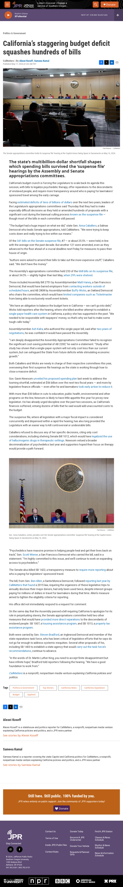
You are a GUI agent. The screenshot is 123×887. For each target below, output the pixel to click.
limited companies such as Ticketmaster (87, 294)
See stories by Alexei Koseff (20, 735)
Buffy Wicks (79, 290)
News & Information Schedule (104, 854)
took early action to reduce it (95, 386)
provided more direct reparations (60, 619)
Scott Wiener (30, 554)
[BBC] (62, 881)
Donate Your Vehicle (79, 846)
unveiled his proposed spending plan (55, 378)
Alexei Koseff (26, 60)
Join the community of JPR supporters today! (81, 801)
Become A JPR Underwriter (77, 838)
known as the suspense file (86, 214)
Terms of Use (51, 838)
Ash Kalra (37, 329)
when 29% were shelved (78, 275)
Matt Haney (84, 282)
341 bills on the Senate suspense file (39, 240)
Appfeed (31, 694)
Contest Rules (51, 852)
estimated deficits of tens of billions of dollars (44, 202)
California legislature (94, 688)
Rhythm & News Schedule (102, 846)
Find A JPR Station (103, 831)
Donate (111, 4)
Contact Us (50, 831)
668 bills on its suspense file (95, 271)
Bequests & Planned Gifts (79, 853)
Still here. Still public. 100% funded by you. (61, 796)
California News (69, 688)
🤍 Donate (61, 808)
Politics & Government (14, 33)
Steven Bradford (49, 634)
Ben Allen (36, 581)
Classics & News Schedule (102, 838)
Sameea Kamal (41, 60)
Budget (16, 694)
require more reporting (92, 569)
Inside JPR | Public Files (56, 845)
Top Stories (48, 688)
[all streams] (118, 15)
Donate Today (76, 831)
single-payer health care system (28, 313)
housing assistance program (60, 623)
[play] (8, 15)
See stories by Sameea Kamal (21, 765)
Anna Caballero (88, 225)
